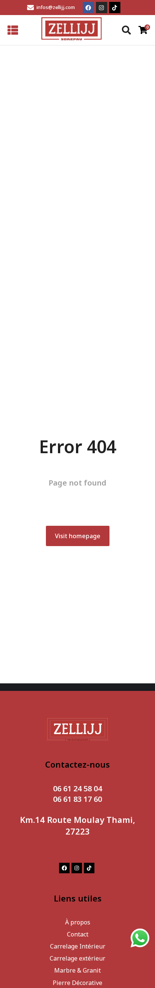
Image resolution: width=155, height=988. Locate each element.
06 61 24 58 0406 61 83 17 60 (77, 793)
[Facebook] (88, 7)
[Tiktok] (114, 7)
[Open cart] (142, 30)
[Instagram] (101, 7)
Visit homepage (77, 536)
